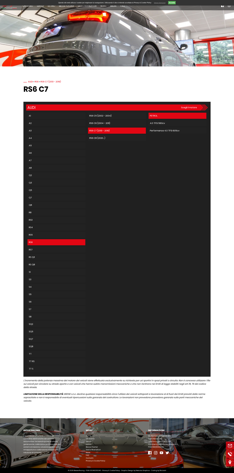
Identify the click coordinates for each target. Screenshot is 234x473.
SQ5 (31, 331)
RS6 (37, 81)
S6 (30, 301)
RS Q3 (32, 257)
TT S (31, 368)
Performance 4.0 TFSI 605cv (164, 130)
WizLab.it (163, 470)
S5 (30, 294)
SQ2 (31, 324)
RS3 (30, 219)
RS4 (31, 227)
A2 (30, 123)
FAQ (122, 5)
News (103, 5)
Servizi (40, 5)
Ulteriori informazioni (159, 3)
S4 (30, 286)
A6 (30, 153)
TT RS (32, 361)
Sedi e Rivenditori (87, 5)
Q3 (30, 182)
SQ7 (31, 339)
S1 (30, 272)
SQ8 (31, 346)
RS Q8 (32, 264)
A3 (30, 130)
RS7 (30, 249)
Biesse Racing (79, 470)
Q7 (30, 197)
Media (113, 5)
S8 (30, 316)
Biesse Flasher (66, 5)
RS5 (31, 234)
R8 (30, 212)
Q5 (30, 190)
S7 (30, 309)
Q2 (30, 175)
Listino (51, 5)
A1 (30, 115)
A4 (30, 138)
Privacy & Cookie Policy (95, 461)
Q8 (30, 205)
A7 (30, 160)
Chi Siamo (27, 5)
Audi (30, 81)
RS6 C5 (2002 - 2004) (100, 115)
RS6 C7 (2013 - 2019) (51, 81)
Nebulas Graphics (143, 470)
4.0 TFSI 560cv (157, 123)
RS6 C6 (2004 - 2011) (99, 123)
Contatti (89, 458)
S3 (30, 279)
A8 (30, 167)
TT (30, 353)
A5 (30, 145)
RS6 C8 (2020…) (97, 138)
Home (88, 436)
